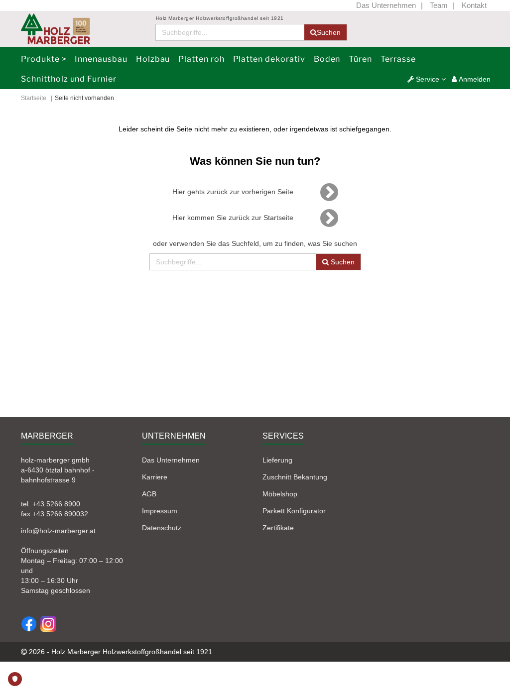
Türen (360, 59)
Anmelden (474, 79)
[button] (426, 79)
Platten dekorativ (269, 59)
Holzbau (153, 59)
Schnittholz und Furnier (69, 79)
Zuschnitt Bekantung (294, 477)
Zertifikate (278, 528)
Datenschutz (161, 528)
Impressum (159, 511)
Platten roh (201, 59)
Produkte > (44, 59)
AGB (149, 494)
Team (439, 5)
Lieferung (277, 460)
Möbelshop (279, 494)
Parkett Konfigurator (294, 511)
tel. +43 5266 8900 (50, 504)
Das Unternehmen (386, 5)
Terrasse (398, 59)
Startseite (33, 98)
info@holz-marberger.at (58, 531)
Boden (327, 59)
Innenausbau (101, 59)
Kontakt (474, 5)
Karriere (154, 477)
